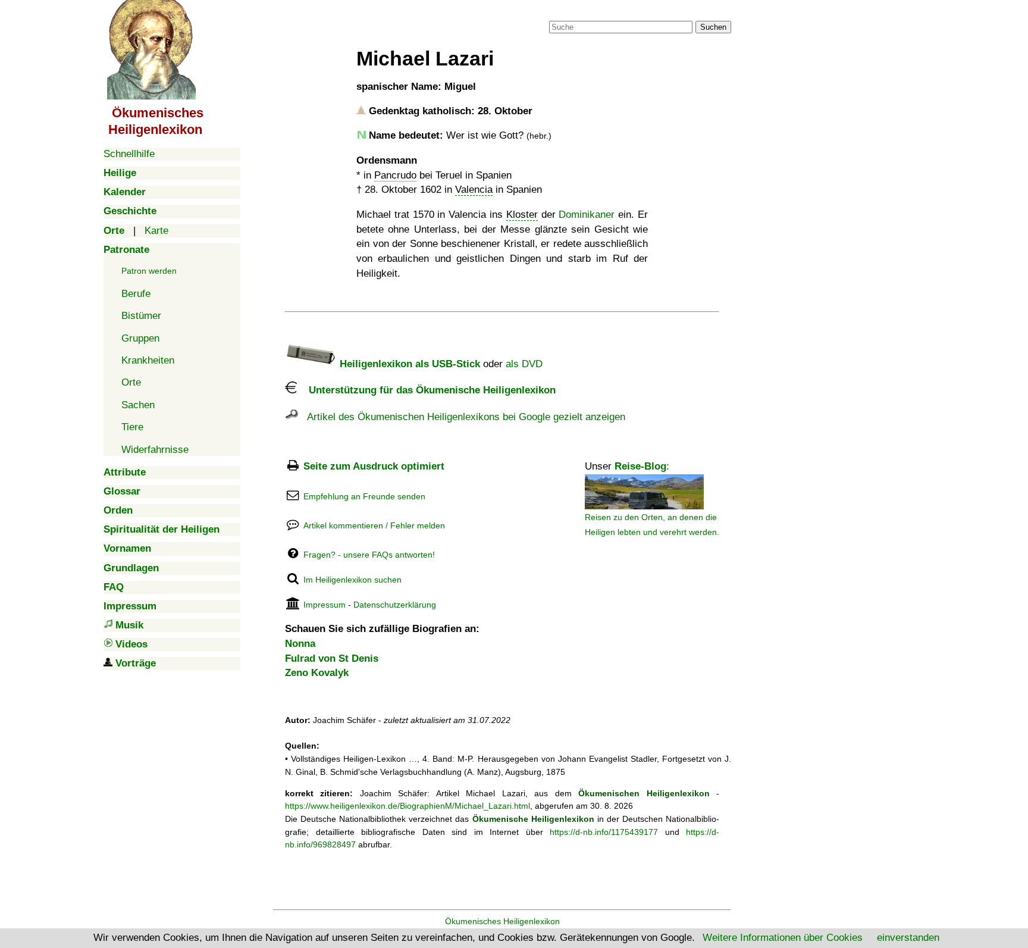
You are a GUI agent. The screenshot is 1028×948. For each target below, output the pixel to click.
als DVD (524, 364)
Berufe (136, 293)
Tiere (132, 427)
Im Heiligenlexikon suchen (352, 579)
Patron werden (149, 271)
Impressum (324, 604)
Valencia (474, 189)
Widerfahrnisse (155, 449)
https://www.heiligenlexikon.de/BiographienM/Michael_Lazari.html (407, 806)
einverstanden (908, 937)
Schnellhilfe (129, 153)
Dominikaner (587, 214)
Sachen (138, 405)
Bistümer (141, 315)
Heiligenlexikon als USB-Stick (408, 364)
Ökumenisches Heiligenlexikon (502, 921)
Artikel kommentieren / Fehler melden (374, 525)
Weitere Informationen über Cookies (783, 937)
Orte (131, 382)
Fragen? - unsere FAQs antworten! (369, 554)
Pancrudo (395, 175)
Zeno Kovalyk (317, 672)
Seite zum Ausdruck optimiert (373, 466)
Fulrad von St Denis (331, 658)
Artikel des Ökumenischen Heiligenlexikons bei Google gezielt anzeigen (461, 417)
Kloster (522, 214)
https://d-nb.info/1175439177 (604, 832)
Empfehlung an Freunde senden (364, 496)
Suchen (713, 27)
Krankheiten (147, 360)
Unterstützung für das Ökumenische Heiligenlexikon (426, 390)
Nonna (300, 643)
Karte (156, 230)
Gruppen (140, 338)
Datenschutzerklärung (394, 604)
